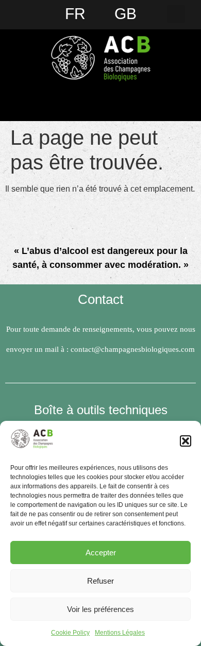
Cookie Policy (70, 632)
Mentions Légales (120, 632)
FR (75, 13)
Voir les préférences (100, 609)
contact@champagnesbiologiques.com (133, 349)
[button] (185, 441)
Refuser (100, 580)
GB (125, 13)
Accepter (101, 552)
